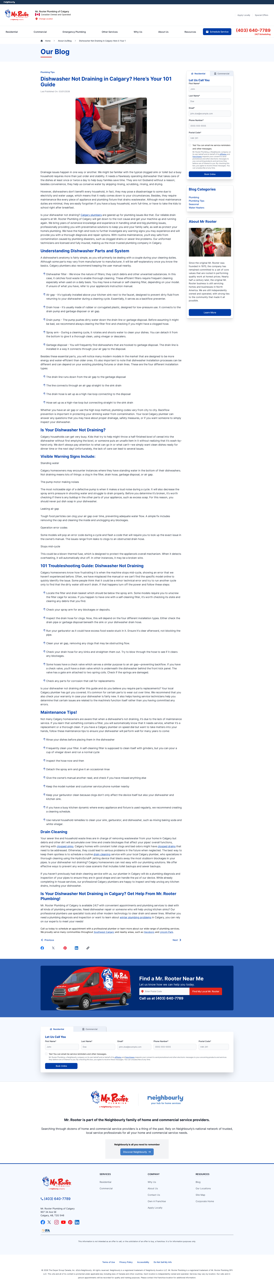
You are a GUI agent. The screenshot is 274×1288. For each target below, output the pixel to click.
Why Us (152, 1182)
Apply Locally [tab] (243, 15)
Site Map (200, 1194)
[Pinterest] (65, 948)
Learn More (210, 312)
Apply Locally (155, 1207)
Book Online (209, 174)
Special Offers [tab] (261, 15)
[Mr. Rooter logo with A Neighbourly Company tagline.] (65, 1183)
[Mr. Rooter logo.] (17, 15)
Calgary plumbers (91, 214)
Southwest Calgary (104, 932)
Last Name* (194, 95)
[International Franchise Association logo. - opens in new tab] (46, 1230)
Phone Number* (196, 120)
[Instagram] (56, 1222)
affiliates (223, 154)
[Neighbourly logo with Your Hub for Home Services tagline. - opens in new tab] (165, 1099)
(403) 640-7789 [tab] (253, 30)
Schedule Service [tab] (219, 31)
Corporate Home (205, 1201)
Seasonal (194, 204)
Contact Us (154, 1194)
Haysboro (149, 932)
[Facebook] (43, 948)
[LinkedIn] (77, 1222)
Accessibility (143, 1262)
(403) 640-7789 (169, 998)
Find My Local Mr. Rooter (205, 991)
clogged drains (167, 846)
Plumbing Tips (48, 72)
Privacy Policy (126, 1262)
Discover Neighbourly (135, 1151)
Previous (49, 940)
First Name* (194, 83)
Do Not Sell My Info (163, 1262)
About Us (153, 1188)
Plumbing (194, 197)
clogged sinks (65, 846)
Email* (192, 108)
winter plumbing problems (135, 917)
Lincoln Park (166, 932)
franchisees (197, 156)
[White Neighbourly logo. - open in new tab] (9, 2)
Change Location (46, 19)
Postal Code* (195, 132)
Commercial (223, 73)
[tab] (74, 32)
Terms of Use (108, 1262)
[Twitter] (54, 948)
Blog (198, 1182)
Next (175, 940)
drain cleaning (101, 854)
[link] (88, 948)
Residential (200, 73)
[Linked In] (77, 948)
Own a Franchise (157, 1201)
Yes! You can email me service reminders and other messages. (78, 1054)
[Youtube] (63, 1222)
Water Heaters (196, 207)
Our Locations (203, 1188)
